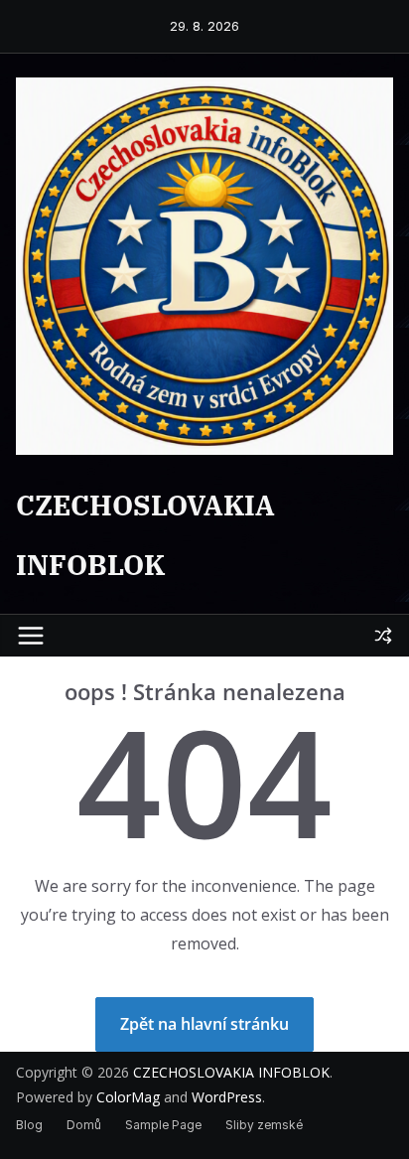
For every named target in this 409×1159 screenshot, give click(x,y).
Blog (29, 1124)
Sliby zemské (264, 1124)
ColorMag (128, 1096)
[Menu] (31, 636)
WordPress (227, 1096)
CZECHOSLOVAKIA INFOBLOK (231, 1072)
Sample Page (163, 1124)
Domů (84, 1124)
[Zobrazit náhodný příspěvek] (383, 636)
